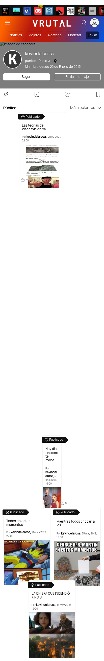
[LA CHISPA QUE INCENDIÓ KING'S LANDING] (52, 635)
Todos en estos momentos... (18, 523)
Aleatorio (55, 35)
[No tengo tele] (81, 11)
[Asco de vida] (5, 11)
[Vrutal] (38, 11)
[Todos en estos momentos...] (27, 562)
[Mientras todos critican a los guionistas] (77, 563)
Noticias (16, 35)
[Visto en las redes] (27, 11)
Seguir (27, 76)
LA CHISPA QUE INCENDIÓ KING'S (51, 595)
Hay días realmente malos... (51, 454)
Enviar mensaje (77, 76)
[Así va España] (60, 11)
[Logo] (52, 22)
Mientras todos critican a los (76, 523)
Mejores (35, 35)
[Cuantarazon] (16, 11)
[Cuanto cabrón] (70, 11)
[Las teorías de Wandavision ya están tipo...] (42, 166)
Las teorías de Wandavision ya (34, 127)
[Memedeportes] (49, 11)
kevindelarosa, (37, 136)
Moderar (74, 35)
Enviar (92, 35)
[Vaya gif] (92, 11)
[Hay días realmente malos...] (52, 497)
